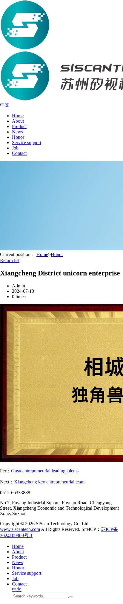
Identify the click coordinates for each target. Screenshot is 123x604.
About (18, 121)
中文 (5, 104)
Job (15, 147)
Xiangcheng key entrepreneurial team (49, 481)
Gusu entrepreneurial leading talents (45, 470)
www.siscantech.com (20, 529)
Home (18, 115)
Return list (9, 260)
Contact (19, 153)
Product (19, 126)
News (17, 131)
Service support (26, 142)
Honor (18, 137)
